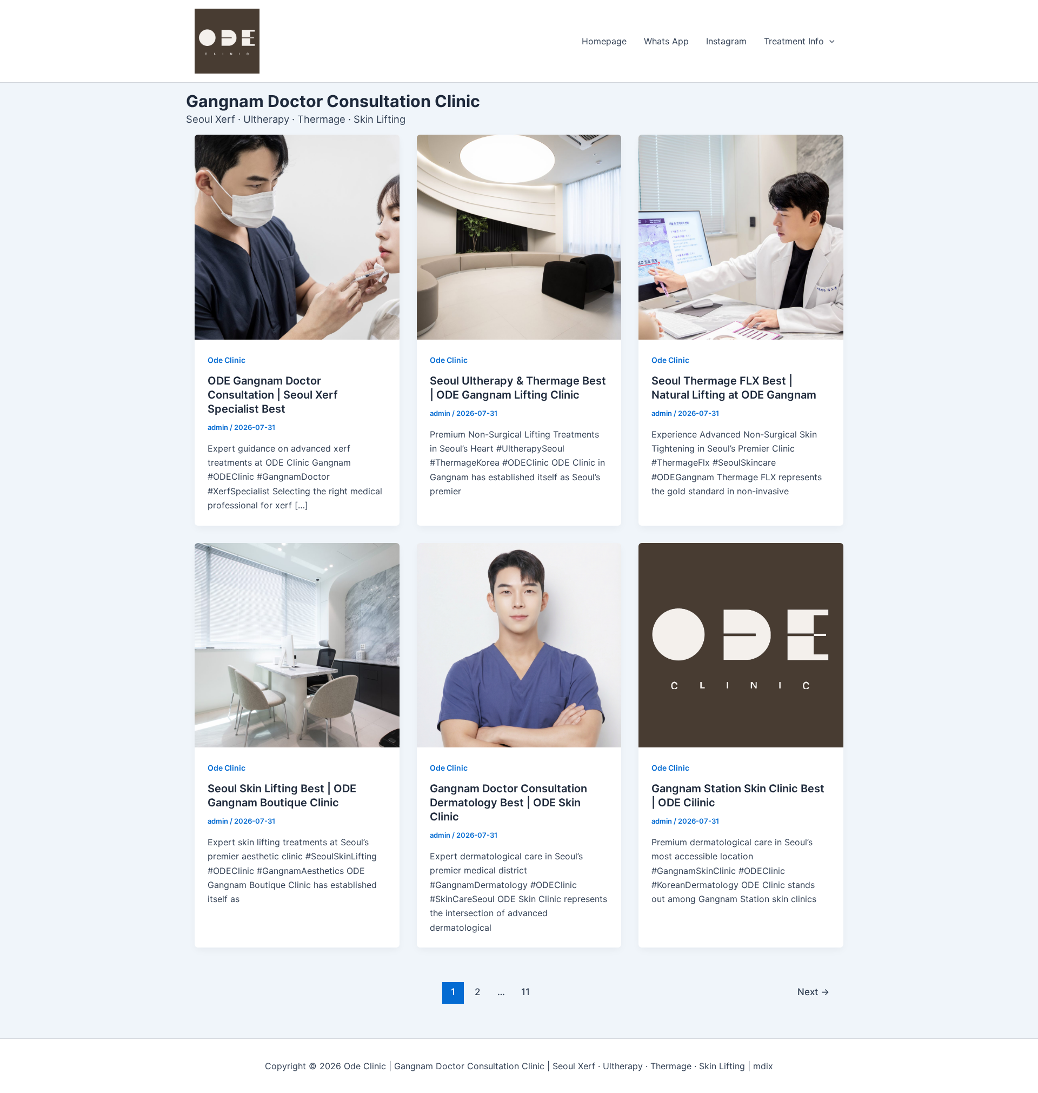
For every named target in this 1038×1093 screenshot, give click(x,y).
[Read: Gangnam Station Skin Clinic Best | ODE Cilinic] (740, 645)
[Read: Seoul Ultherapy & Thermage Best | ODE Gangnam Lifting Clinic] (519, 237)
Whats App (666, 41)
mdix (763, 1066)
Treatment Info (794, 41)
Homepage (604, 41)
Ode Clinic (226, 360)
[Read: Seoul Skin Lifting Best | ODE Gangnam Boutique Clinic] (297, 645)
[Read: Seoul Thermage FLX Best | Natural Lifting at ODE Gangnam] (740, 237)
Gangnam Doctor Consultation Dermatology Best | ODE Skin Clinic (508, 802)
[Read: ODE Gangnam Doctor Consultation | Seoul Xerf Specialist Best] (297, 237)
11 (525, 991)
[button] (829, 41)
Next (813, 991)
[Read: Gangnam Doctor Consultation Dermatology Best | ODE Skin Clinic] (519, 645)
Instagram (726, 41)
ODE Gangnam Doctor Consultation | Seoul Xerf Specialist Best (273, 394)
